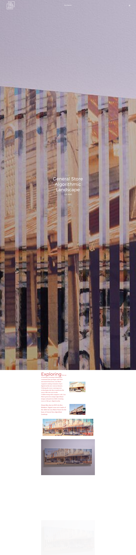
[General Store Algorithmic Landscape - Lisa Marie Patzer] (10, 5)
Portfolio (68, 5)
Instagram (129, 5)
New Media (68, 175)
